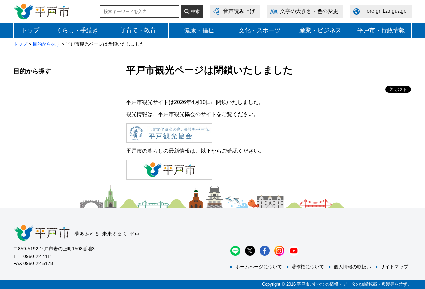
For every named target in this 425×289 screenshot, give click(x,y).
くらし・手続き (77, 30)
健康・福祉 (199, 30)
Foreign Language (385, 11)
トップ (30, 30)
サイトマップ (394, 266)
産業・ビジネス (320, 30)
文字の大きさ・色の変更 (309, 11)
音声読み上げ (239, 11)
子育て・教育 (138, 30)
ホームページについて (258, 266)
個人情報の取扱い (352, 266)
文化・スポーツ (260, 30)
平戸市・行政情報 (381, 30)
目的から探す (46, 44)
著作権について (308, 266)
